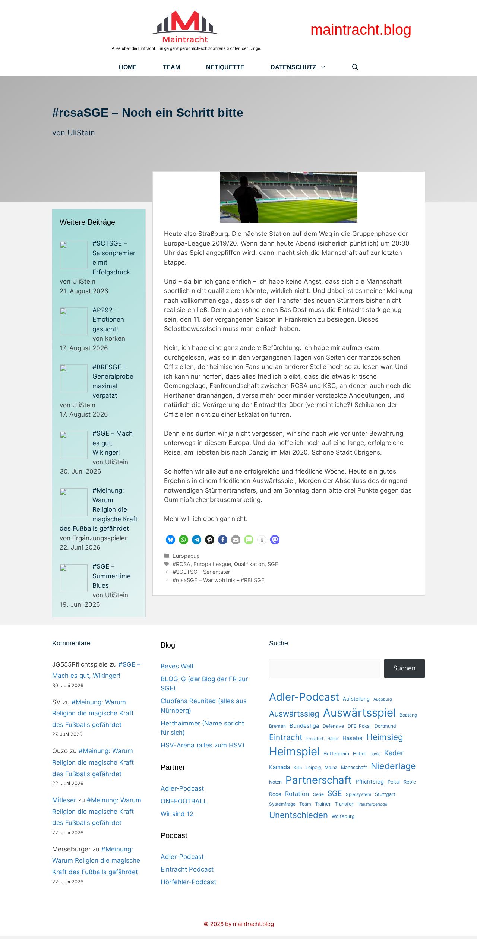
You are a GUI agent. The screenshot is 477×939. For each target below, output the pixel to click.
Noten (275, 782)
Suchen (404, 668)
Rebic (410, 782)
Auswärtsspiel (359, 712)
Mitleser (64, 800)
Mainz (331, 767)
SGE (273, 564)
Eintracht (286, 737)
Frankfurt (314, 738)
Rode (275, 794)
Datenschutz (293, 67)
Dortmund (385, 726)
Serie (318, 794)
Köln (298, 767)
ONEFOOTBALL (184, 801)
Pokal (394, 782)
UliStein (81, 132)
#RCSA (181, 564)
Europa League (212, 564)
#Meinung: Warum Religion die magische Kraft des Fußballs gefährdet (93, 713)
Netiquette (225, 67)
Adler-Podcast (182, 788)
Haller (333, 738)
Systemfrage (282, 804)
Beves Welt (177, 666)
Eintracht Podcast (187, 869)
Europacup (186, 556)
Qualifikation (249, 564)
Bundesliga (304, 726)
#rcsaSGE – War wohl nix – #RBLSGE (219, 580)
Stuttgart (385, 794)
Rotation (297, 793)
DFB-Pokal (359, 726)
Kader (394, 753)
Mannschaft (354, 767)
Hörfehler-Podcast (188, 882)
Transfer (344, 804)
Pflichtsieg (370, 781)
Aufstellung (356, 699)
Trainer (323, 804)
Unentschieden (298, 815)
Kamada (279, 767)
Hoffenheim (336, 753)
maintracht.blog (360, 29)
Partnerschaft (318, 780)
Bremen (277, 726)
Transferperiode (372, 804)
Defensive (333, 726)
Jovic (375, 753)
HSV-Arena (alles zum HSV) (202, 745)
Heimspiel (294, 751)
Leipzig (313, 767)
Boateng (408, 715)
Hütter (359, 753)
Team (171, 67)
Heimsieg (384, 737)
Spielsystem (358, 794)
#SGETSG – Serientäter (201, 572)
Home (128, 67)
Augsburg (382, 699)
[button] (170, 539)
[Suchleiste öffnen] (355, 67)
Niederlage (393, 766)
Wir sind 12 (177, 814)
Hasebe (352, 738)
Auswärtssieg (294, 713)
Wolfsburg (343, 816)
